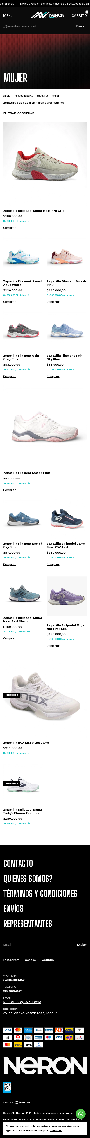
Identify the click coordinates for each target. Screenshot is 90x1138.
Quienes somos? (28, 878)
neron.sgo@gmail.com (22, 1002)
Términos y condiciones (40, 893)
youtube (48, 960)
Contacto (18, 863)
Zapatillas (42, 95)
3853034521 (13, 991)
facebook (30, 960)
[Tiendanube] (17, 1103)
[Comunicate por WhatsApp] (81, 1114)
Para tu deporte (23, 95)
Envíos (13, 908)
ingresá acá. (75, 1119)
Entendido (56, 1130)
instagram (11, 960)
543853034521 (15, 980)
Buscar (81, 26)
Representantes (27, 923)
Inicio (6, 95)
